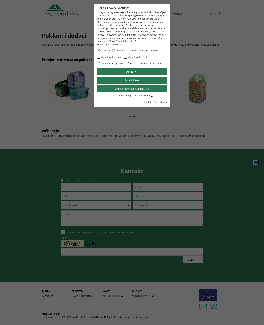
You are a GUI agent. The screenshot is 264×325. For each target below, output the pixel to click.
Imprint (147, 102)
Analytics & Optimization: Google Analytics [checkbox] (137, 50)
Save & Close (132, 80)
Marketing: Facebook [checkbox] (111, 57)
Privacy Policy (160, 102)
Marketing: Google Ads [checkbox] (112, 63)
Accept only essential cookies (132, 88)
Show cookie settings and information (130, 95)
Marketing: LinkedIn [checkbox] (138, 57)
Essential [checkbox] (105, 50)
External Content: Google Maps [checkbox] (145, 63)
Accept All (132, 71)
